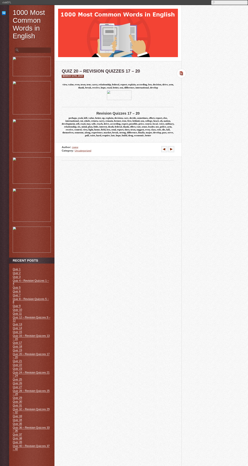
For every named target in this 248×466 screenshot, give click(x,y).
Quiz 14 (17, 328)
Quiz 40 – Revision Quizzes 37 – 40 (31, 447)
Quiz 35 (17, 423)
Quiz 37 (17, 434)
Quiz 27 (17, 387)
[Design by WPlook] (4, 13)
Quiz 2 (17, 272)
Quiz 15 (17, 331)
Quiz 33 (17, 416)
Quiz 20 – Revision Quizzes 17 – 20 (31, 356)
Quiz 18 (17, 346)
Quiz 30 (17, 401)
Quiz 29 (17, 397)
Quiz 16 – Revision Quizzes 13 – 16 (31, 337)
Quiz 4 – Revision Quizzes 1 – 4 (31, 282)
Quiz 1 (17, 269)
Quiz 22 (17, 364)
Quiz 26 (17, 383)
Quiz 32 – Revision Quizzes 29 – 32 (31, 411)
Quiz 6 (17, 291)
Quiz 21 (17, 361)
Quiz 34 (17, 419)
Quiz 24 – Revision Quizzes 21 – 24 (31, 374)
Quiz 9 (17, 305)
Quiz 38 (17, 438)
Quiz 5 (17, 287)
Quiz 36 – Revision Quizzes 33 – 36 (31, 429)
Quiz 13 (17, 324)
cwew (75, 147)
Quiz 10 (17, 309)
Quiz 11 (17, 313)
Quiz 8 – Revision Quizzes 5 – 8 (31, 300)
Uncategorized (83, 150)
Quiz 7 (17, 295)
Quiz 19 (17, 350)
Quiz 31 (17, 405)
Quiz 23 (17, 368)
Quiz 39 (17, 442)
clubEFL (6, 2)
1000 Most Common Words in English (29, 24)
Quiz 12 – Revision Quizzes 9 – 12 (31, 319)
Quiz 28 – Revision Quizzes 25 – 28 (31, 392)
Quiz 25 (17, 379)
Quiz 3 (17, 276)
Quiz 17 (17, 342)
